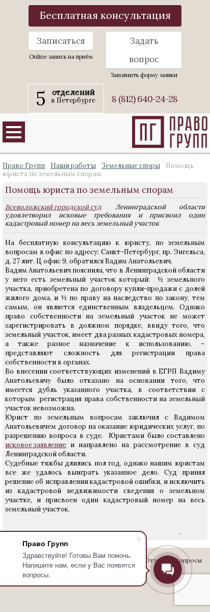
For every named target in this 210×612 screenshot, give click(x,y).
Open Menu (14, 131)
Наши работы (73, 165)
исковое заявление (35, 444)
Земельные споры (130, 165)
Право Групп (24, 165)
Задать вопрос (144, 50)
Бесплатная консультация (105, 15)
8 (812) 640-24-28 (144, 99)
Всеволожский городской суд (53, 207)
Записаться (60, 40)
